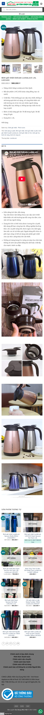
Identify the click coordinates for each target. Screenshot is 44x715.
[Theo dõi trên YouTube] (18, 643)
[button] (3, 3)
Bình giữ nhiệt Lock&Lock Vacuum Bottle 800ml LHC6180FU (11, 536)
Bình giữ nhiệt (20, 131)
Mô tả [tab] (4, 146)
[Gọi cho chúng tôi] (14, 643)
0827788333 (37, 540)
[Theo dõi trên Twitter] (7, 643)
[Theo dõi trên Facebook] (3, 643)
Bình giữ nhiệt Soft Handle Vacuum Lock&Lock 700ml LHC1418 (11, 633)
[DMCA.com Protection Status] (6, 714)
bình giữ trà (36, 133)
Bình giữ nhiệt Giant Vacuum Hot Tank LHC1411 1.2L (11, 602)
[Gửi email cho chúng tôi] (10, 643)
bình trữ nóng (6, 135)
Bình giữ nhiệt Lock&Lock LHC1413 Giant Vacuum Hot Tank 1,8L (33, 536)
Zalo (32, 542)
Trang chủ (6, 17)
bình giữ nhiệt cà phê (31, 131)
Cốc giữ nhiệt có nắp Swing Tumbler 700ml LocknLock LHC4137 (33, 602)
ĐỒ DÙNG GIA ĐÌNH (21, 17)
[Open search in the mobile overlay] (22, 10)
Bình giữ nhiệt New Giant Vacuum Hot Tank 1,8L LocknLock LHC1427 (11, 570)
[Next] (39, 42)
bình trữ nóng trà (15, 135)
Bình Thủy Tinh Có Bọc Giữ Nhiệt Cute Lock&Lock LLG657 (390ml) (32, 570)
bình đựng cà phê (10, 131)
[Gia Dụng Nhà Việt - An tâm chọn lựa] (23, 3)
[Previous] (5, 42)
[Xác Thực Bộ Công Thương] (17, 694)
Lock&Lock (13, 138)
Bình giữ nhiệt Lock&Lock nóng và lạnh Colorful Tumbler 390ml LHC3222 (33, 633)
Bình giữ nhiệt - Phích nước (25, 19)
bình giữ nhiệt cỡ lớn (25, 133)
